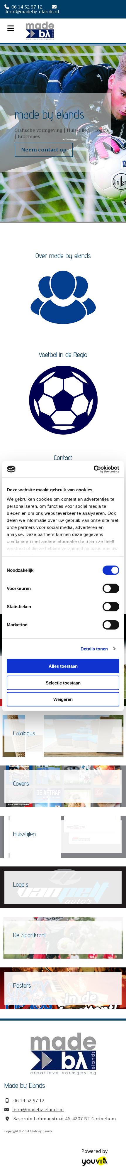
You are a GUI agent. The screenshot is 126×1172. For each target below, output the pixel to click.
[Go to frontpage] (73, 30)
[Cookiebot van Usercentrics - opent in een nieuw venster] (93, 469)
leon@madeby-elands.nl (32, 12)
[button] (44, 150)
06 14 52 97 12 (26, 7)
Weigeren (63, 699)
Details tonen (94, 648)
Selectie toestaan (63, 682)
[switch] (111, 588)
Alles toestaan (63, 666)
